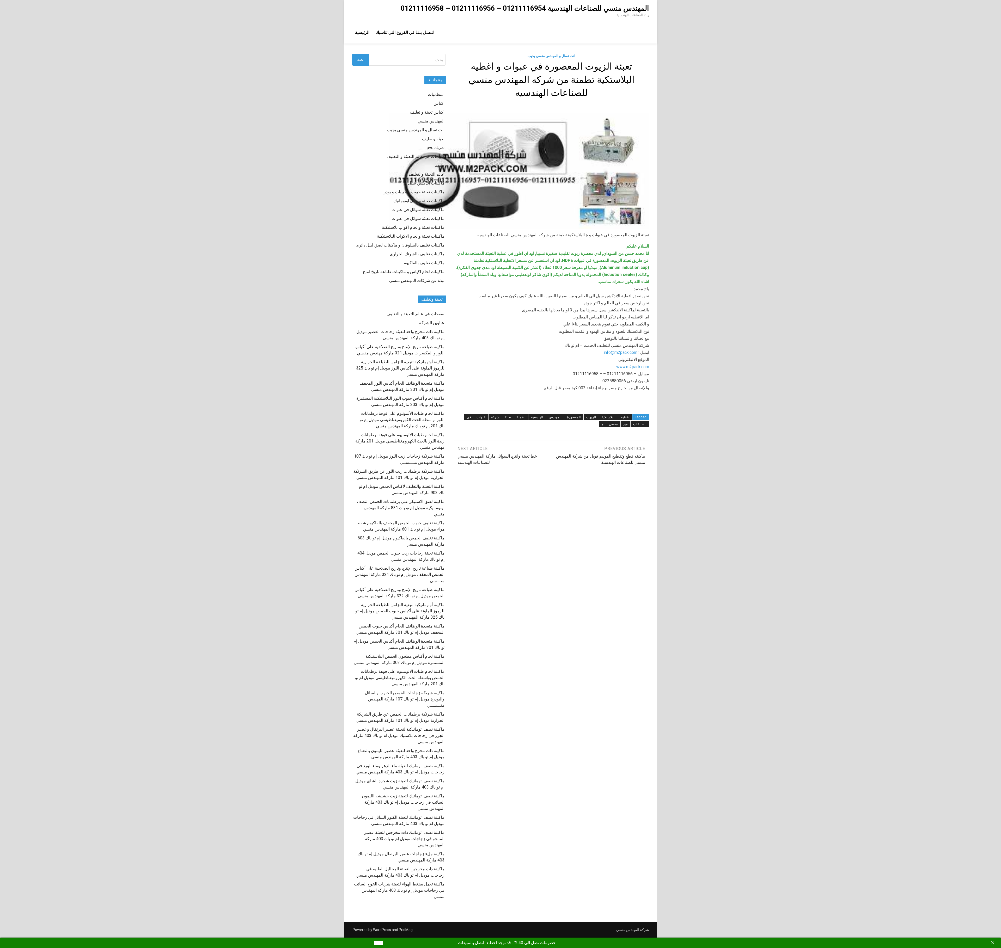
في (469, 417)
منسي (613, 424)
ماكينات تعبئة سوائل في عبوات (418, 218)
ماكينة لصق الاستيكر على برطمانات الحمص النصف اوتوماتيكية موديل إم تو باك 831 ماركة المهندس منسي (400, 507)
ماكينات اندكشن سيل (426, 183)
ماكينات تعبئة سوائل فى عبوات (418, 209)
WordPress (382, 930)
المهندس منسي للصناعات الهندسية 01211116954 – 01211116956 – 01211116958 (525, 8)
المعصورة (574, 417)
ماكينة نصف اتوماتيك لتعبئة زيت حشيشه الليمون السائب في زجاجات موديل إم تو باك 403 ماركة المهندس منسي (403, 802)
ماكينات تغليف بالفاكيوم (424, 262)
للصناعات (639, 424)
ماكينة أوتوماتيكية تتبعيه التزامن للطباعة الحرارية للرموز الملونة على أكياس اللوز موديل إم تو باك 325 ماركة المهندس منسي (400, 368)
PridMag (406, 930)
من (625, 424)
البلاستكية (608, 417)
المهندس (555, 417)
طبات (439, 165)
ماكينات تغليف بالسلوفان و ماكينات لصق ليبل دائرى (400, 245)
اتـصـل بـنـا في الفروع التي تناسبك (405, 32)
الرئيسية (362, 32)
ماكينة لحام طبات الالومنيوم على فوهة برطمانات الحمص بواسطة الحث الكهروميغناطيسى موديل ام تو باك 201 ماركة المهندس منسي (399, 677)
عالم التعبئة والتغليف (426, 174)
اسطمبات (436, 94)
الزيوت (591, 417)
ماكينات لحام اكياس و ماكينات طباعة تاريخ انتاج (403, 271)
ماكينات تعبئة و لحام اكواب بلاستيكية (413, 227)
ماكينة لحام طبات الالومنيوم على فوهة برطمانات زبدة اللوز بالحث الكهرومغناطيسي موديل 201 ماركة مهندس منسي (399, 441)
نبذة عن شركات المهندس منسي (416, 280)
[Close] (992, 943)
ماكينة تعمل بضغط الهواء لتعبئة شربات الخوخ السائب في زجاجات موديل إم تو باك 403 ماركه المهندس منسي (399, 890)
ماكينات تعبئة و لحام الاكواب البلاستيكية (410, 236)
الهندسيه (537, 417)
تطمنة (521, 417)
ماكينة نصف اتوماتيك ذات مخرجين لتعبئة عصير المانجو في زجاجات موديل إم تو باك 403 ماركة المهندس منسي (404, 838)
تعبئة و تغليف (433, 138)
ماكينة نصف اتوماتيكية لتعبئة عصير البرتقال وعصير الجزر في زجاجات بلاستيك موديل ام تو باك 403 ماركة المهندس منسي (398, 735)
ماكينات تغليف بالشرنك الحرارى (417, 253)
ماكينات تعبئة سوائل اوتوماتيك (418, 200)
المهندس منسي (431, 121)
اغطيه (625, 417)
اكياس (439, 103)
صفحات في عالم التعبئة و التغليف (415, 156)
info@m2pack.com (620, 352)
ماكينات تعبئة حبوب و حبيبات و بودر (414, 191)
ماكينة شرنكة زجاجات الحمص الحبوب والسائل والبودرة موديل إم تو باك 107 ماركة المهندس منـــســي (404, 699)
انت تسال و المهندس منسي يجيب (551, 56)
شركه (495, 417)
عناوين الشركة (431, 322)
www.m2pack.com (632, 366)
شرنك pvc (435, 147)
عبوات (481, 417)
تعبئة (508, 417)
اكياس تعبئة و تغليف (427, 112)
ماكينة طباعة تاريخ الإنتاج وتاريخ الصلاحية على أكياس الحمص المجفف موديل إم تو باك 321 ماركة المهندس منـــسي (399, 574)
